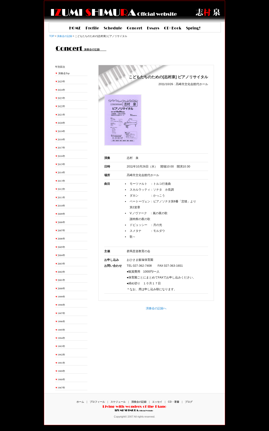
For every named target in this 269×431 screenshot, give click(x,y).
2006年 (60, 238)
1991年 (60, 362)
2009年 (60, 213)
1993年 (60, 346)
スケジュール (118, 401)
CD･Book (172, 28)
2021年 (60, 114)
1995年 (60, 329)
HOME (75, 28)
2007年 (60, 230)
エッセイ (157, 401)
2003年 (60, 263)
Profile (92, 28)
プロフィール (97, 401)
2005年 (60, 247)
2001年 (60, 280)
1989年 (60, 371)
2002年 (60, 271)
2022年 (60, 106)
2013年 (60, 180)
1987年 (60, 387)
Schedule (113, 28)
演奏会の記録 (138, 401)
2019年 (60, 131)
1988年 (60, 379)
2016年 (60, 156)
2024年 (60, 89)
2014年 (60, 172)
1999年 (60, 296)
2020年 (60, 122)
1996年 (60, 321)
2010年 (60, 205)
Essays (153, 28)
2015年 (60, 164)
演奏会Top (64, 73)
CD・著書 (173, 401)
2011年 (60, 197)
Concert (134, 28)
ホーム (80, 401)
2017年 (60, 147)
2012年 (60, 189)
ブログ (189, 401)
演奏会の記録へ (156, 308)
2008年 (60, 222)
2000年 (60, 288)
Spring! (193, 28)
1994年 (60, 338)
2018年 (60, 139)
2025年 (60, 81)
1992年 (60, 354)
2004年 (60, 255)
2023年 (60, 98)
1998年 (60, 304)
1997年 (60, 313)
